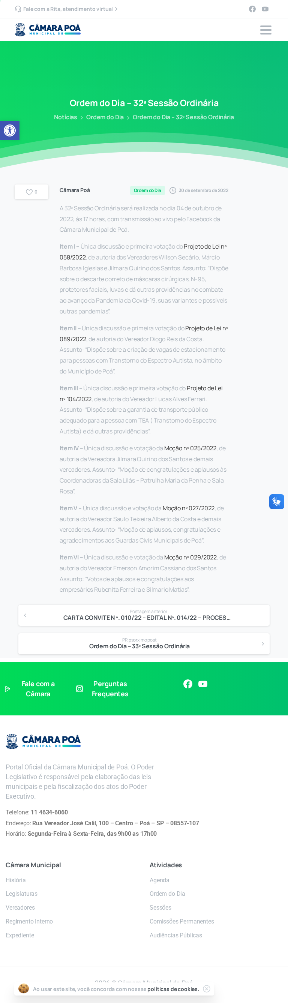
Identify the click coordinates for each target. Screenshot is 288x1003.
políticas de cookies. (173, 989)
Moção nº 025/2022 (190, 448)
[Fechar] (206, 989)
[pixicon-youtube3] (202, 683)
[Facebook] (252, 9)
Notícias (65, 117)
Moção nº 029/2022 (190, 557)
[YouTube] (265, 9)
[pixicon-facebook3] (187, 683)
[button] (10, 130)
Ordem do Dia (105, 117)
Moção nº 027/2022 (188, 508)
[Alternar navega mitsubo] (265, 30)
